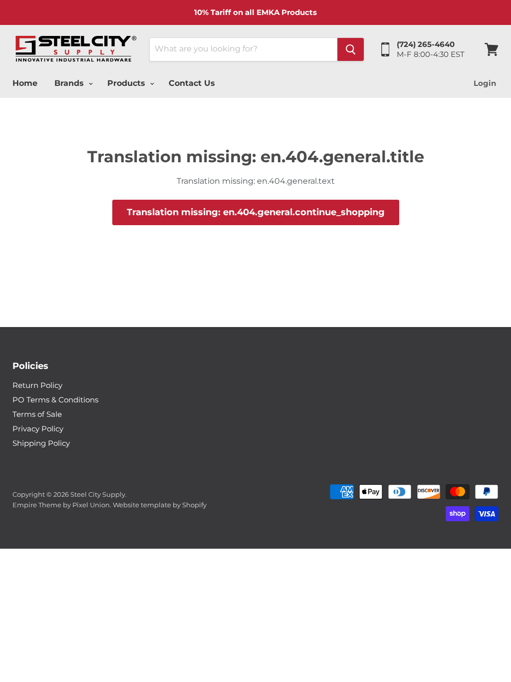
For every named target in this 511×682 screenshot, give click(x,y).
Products (127, 83)
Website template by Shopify (160, 505)
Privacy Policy (37, 428)
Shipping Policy (41, 443)
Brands (70, 83)
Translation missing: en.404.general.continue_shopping (256, 212)
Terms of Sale (37, 414)
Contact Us (192, 83)
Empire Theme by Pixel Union (61, 505)
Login (485, 83)
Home (24, 83)
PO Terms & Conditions (55, 399)
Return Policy (37, 385)
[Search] (350, 49)
